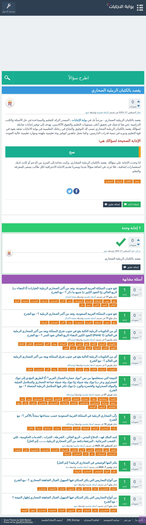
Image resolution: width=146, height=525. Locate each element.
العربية (89, 301)
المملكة (98, 301)
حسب (57, 428)
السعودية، (79, 301)
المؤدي (48, 399)
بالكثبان (128, 181)
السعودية (67, 428)
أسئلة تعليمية (102, 112)
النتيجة (113, 399)
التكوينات (112, 344)
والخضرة (42, 403)
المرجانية (112, 454)
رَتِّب (114, 428)
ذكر (82, 305)
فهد (106, 450)
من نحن (127, 520)
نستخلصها (103, 399)
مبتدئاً (39, 428)
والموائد (64, 403)
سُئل (139, 112)
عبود (64, 445)
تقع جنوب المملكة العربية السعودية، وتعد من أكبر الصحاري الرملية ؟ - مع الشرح (70, 313)
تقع (114, 301)
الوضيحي (98, 471)
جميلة (113, 403)
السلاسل (112, 407)
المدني (90, 450)
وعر (28, 399)
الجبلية (73, 403)
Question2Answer (24, 522)
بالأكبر (30, 428)
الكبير (97, 305)
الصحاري (109, 181)
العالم (30, 344)
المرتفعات (101, 454)
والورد (33, 403)
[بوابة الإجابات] (120, 6)
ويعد (54, 344)
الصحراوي (38, 399)
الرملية (119, 181)
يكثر (114, 471)
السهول (71, 489)
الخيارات (34, 301)
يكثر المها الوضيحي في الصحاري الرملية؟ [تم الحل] (87, 462)
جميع (89, 305)
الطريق (58, 399)
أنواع (114, 489)
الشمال (76, 399)
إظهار (33, 510)
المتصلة (93, 407)
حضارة (85, 399)
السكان (87, 489)
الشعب (18, 450)
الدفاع (98, 450)
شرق (71, 344)
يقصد (137, 181)
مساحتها (48, 428)
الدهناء (25, 301)
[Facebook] (76, 191)
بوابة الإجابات (79, 120)
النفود (104, 305)
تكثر (25, 403)
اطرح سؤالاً (79, 77)
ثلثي (26, 450)
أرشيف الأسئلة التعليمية (52, 520)
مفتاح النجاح (70, 297)
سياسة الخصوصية (111, 520)
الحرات (55, 450)
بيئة (22, 399)
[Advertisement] (73, 42)
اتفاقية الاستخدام (91, 520)
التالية (94, 344)
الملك (113, 450)
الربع (17, 301)
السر (66, 348)
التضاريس (104, 489)
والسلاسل (84, 403)
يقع (86, 344)
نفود (73, 348)
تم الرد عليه (135, 251)
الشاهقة (52, 489)
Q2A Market (25, 520)
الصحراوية (54, 403)
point (22, 344)
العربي (67, 399)
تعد (92, 454)
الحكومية (34, 450)
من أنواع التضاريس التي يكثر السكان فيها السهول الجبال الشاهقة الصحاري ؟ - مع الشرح (65, 480)
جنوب (107, 301)
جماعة (104, 403)
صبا (67, 467)
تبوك (93, 399)
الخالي (113, 305)
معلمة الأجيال (70, 318)
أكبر (62, 301)
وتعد (69, 301)
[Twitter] (70, 191)
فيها (18, 403)
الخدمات (45, 450)
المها (107, 471)
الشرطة (64, 450)
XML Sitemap (73, 520)
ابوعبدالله (71, 339)
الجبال (61, 489)
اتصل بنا (138, 520)
